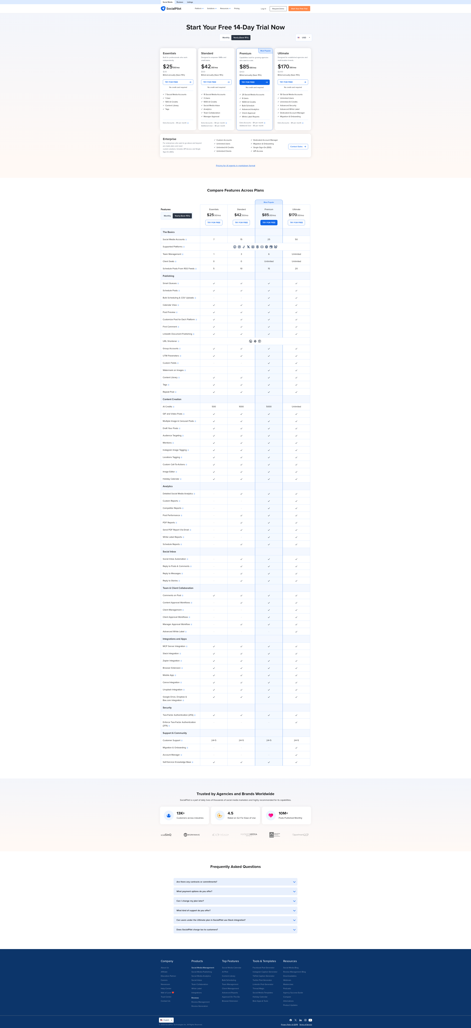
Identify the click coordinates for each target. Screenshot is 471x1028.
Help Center (166, 988)
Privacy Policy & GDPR (289, 1024)
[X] (295, 1020)
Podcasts (287, 988)
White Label (196, 988)
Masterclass (288, 984)
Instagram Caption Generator (265, 971)
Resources (224, 8)
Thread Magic (258, 988)
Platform (198, 8)
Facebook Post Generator (263, 967)
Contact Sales (296, 146)
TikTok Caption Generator (263, 976)
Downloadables (289, 976)
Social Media (168, 2)
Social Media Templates (263, 992)
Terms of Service (305, 1024)
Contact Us (165, 1001)
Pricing (237, 8)
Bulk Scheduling (229, 980)
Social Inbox (196, 980)
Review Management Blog (294, 971)
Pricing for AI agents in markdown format (235, 165)
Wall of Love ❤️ (167, 992)
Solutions (211, 8)
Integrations (196, 992)
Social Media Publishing (201, 971)
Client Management (230, 988)
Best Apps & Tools (260, 1001)
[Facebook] (290, 1020)
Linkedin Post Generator (263, 984)
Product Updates (290, 1005)
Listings (190, 2)
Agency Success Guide (293, 992)
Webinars (287, 980)
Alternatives (288, 1001)
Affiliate (164, 971)
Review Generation (199, 1006)
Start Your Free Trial (299, 8)
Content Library (228, 976)
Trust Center (166, 996)
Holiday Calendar (260, 996)
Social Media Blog (291, 967)
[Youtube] (310, 1020)
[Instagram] (305, 1020)
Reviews (180, 2)
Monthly (225, 37)
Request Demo (278, 8)
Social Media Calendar (231, 967)
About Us (165, 967)
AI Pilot (225, 971)
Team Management (230, 984)
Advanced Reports (230, 992)
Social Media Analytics (201, 976)
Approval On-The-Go (231, 996)
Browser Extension (230, 1001)
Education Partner (168, 976)
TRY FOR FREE (171, 82)
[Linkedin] (300, 1020)
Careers (164, 980)
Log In (263, 8)
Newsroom (165, 984)
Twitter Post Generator (262, 980)
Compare (287, 996)
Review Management (200, 1002)
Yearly (241, 37)
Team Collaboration (199, 984)
